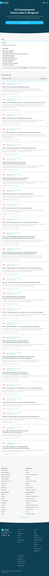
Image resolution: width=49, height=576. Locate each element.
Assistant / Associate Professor (32, 474)
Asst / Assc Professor (38, 540)
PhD (27, 470)
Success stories (21, 563)
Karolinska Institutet (30, 498)
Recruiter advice (21, 565)
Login (19, 537)
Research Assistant (37, 548)
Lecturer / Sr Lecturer (38, 537)
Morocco (12, 84)
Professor (28, 476)
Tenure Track (29, 485)
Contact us (20, 542)
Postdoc (17, 94)
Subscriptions (20, 559)
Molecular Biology (5, 479)
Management (36, 550)
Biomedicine (4, 487)
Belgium (3, 494)
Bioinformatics (4, 483)
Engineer (28, 483)
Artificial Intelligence (6, 472)
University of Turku (30, 509)
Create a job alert (25, 22)
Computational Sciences (6, 481)
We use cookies (6, 572)
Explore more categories (24, 517)
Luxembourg (4, 509)
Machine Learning (5, 470)
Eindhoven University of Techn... (32, 505)
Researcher (29, 479)
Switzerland (4, 502)
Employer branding (21, 561)
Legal (2, 572)
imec (27, 511)
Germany (3, 505)
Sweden (3, 496)
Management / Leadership (31, 489)
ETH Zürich (28, 502)
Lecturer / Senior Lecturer (31, 481)
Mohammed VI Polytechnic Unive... (33, 496)
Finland (3, 498)
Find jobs (19, 531)
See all (24, 67)
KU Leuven (28, 494)
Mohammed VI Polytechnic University (14, 83)
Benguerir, (9, 84)
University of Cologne (30, 513)
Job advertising (21, 557)
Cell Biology (4, 489)
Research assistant (30, 487)
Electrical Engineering (6, 474)
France (3, 513)
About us (19, 535)
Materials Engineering (6, 476)
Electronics (4, 485)
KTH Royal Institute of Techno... (32, 507)
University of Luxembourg (31, 500)
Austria (3, 511)
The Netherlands (5, 500)
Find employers (21, 533)
